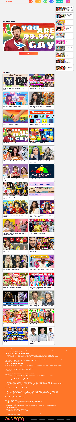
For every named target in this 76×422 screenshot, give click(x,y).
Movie (51, 1)
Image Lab (38, 1)
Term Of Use (42, 419)
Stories (67, 1)
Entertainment (59, 1)
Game (45, 1)
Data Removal (60, 419)
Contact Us (34, 419)
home (30, 1)
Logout (68, 419)
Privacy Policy (51, 419)
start (28, 53)
